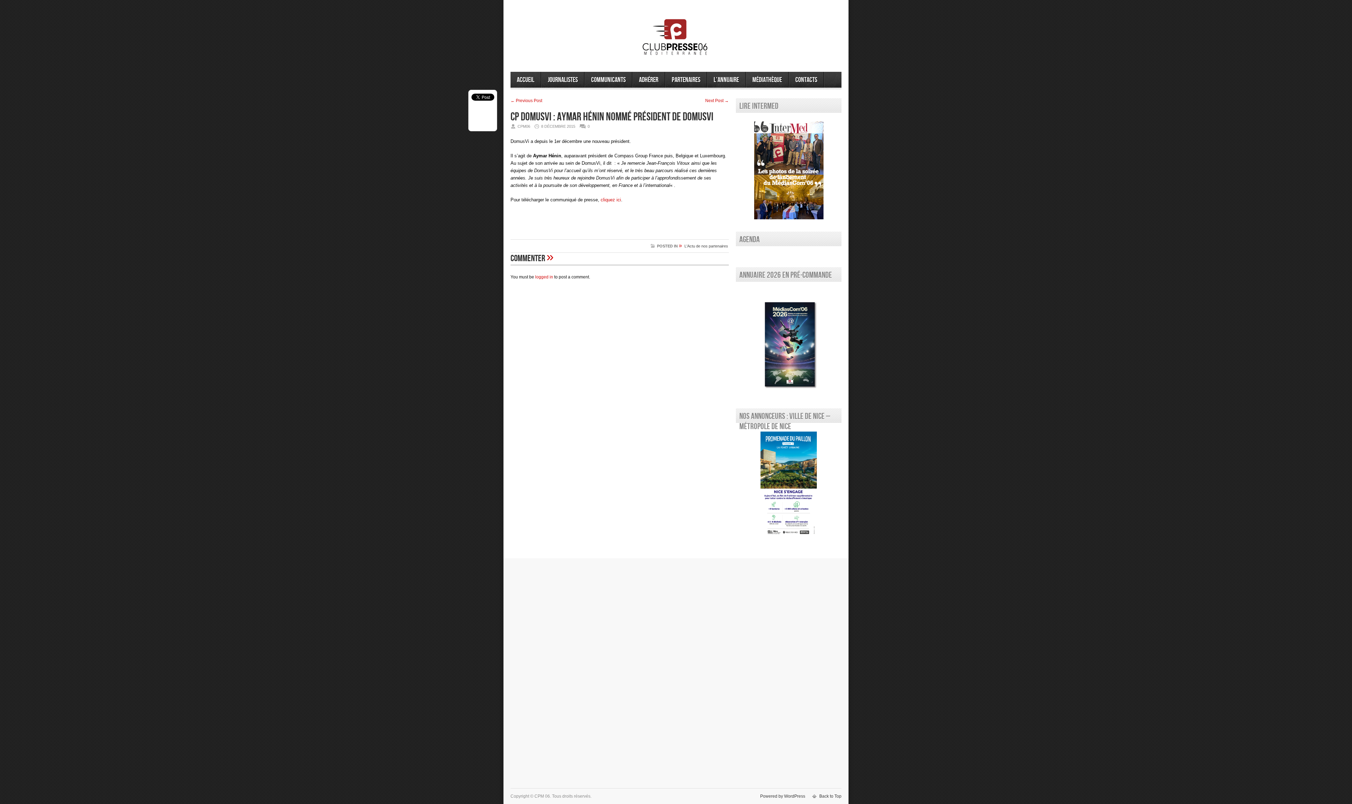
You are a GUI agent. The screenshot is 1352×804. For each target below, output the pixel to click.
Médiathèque (767, 80)
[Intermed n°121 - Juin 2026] (788, 170)
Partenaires (686, 80)
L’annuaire (726, 80)
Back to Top (830, 796)
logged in (544, 277)
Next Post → (717, 100)
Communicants (608, 80)
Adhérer (648, 80)
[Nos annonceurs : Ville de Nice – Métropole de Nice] (788, 484)
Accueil (525, 80)
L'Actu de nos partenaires (706, 246)
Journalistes (563, 80)
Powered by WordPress (782, 796)
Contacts (806, 80)
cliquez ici (611, 199)
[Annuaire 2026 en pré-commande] (788, 343)
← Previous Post (526, 100)
